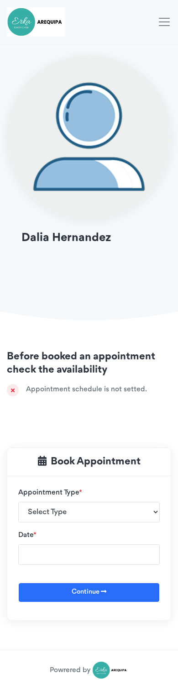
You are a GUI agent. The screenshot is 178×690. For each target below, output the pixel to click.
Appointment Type (50, 492)
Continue (86, 592)
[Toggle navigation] (164, 22)
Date (27, 535)
